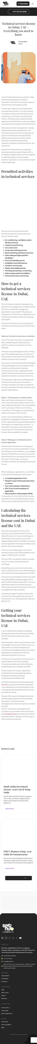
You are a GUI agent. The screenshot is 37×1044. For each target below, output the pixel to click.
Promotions (4, 981)
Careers (3, 995)
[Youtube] (20, 938)
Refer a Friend (4, 992)
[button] (18, 878)
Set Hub (4, 684)
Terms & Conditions (6, 1024)
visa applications (10, 714)
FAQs (2, 1027)
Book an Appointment (6, 1013)
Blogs (2, 989)
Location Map (4, 1010)
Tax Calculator (4, 978)
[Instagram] (10, 938)
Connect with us (5, 1007)
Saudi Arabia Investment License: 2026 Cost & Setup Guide (17, 789)
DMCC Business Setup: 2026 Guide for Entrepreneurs (17, 853)
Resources (4, 998)
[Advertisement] (18, 202)
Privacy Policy (4, 1021)
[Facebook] (13, 938)
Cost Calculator (5, 975)
